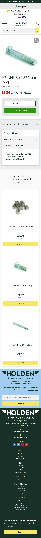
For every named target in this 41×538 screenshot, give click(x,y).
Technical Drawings (20, 507)
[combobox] (21, 17)
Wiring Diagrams (20, 505)
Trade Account (20, 488)
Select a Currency (20, 14)
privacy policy (33, 390)
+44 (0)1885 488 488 (20, 431)
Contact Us (20, 479)
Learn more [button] (8, 526)
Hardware (20, 456)
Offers (20, 465)
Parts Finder (21, 470)
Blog (20, 503)
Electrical (20, 454)
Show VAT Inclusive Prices (21, 11)
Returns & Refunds (20, 484)
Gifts (20, 463)
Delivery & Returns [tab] (14, 145)
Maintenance (20, 458)
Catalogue (20, 467)
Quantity (16, 103)
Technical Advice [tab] (13, 139)
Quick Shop (20, 486)
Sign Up (20, 403)
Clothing (20, 461)
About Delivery (20, 482)
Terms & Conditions (20, 491)
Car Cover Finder (20, 472)
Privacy (20, 493)
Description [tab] (10, 133)
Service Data (20, 509)
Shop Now (20, 244)
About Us (20, 500)
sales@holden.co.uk (20, 437)
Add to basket (20, 111)
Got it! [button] (20, 532)
